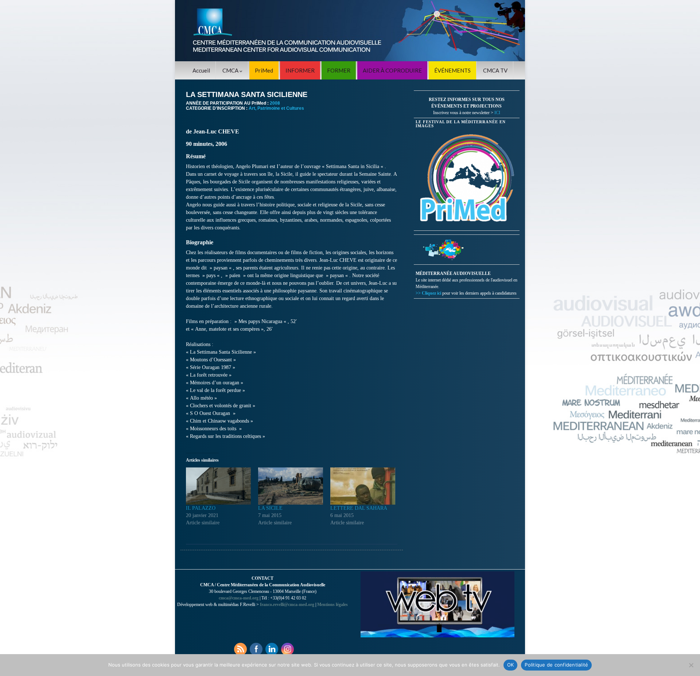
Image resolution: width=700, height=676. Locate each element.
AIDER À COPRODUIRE (392, 70)
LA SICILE (270, 508)
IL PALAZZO (200, 508)
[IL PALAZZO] (218, 486)
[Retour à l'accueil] (350, 30)
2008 (275, 103)
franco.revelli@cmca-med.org (287, 604)
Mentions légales (332, 604)
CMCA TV (495, 70)
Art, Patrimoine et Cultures (276, 108)
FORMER (338, 70)
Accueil (201, 70)
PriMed (264, 70)
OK (510, 665)
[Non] (691, 665)
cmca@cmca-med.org (238, 598)
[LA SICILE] (290, 486)
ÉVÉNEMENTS (452, 70)
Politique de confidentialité (556, 665)
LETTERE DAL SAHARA (358, 508)
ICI (497, 112)
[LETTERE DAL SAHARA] (362, 486)
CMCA (231, 70)
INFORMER (300, 70)
